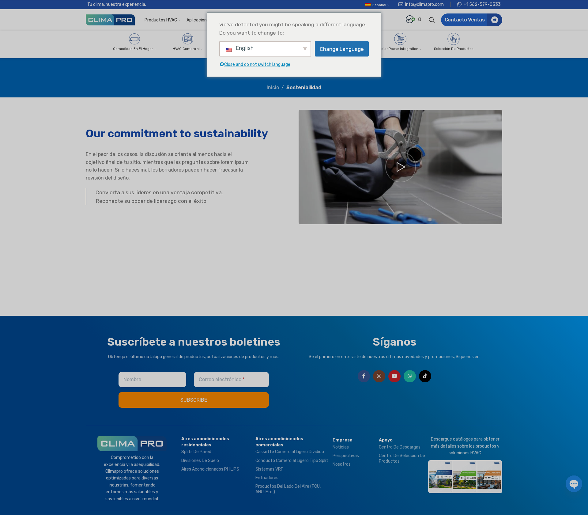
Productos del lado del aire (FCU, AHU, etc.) (288, 489)
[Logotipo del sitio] (110, 19)
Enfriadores (266, 477)
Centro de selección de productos (402, 458)
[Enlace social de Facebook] (364, 376)
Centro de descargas (399, 447)
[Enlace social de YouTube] (394, 376)
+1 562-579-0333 (482, 4)
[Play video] (400, 167)
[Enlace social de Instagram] (379, 376)
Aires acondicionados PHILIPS (210, 469)
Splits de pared (196, 451)
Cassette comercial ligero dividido (289, 451)
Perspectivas (346, 455)
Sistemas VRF (269, 469)
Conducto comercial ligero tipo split (291, 460)
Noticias (341, 447)
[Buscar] (432, 20)
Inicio (273, 87)
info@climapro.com (424, 4)
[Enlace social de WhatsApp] (410, 376)
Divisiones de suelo (200, 460)
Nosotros (342, 464)
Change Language (342, 49)
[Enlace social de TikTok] (425, 376)
